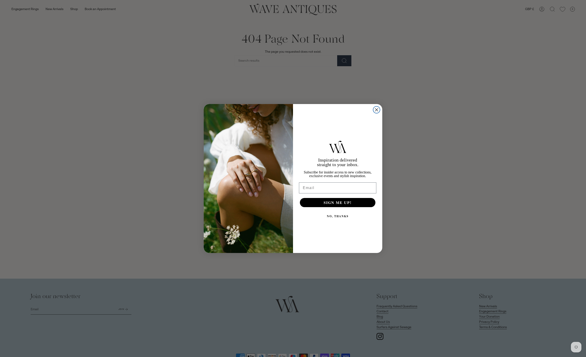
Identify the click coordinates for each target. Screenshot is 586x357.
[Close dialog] (376, 109)
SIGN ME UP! (338, 202)
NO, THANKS (338, 216)
